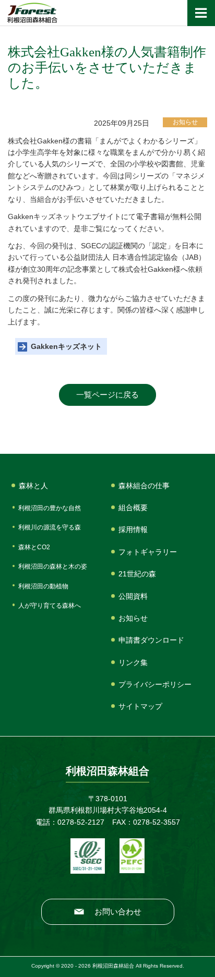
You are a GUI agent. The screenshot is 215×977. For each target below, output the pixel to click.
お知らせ (133, 618)
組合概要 (133, 507)
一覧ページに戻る (107, 394)
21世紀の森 (137, 574)
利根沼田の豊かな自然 (49, 508)
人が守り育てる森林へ (49, 605)
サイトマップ (140, 706)
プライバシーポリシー (155, 684)
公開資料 (133, 596)
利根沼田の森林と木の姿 (52, 566)
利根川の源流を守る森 (49, 527)
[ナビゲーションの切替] (201, 13)
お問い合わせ (117, 911)
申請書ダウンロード (151, 640)
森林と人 (33, 485)
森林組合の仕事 (144, 485)
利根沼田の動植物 (43, 586)
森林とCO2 (34, 547)
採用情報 (133, 529)
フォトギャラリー (147, 552)
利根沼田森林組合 (32, 12)
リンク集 (133, 662)
